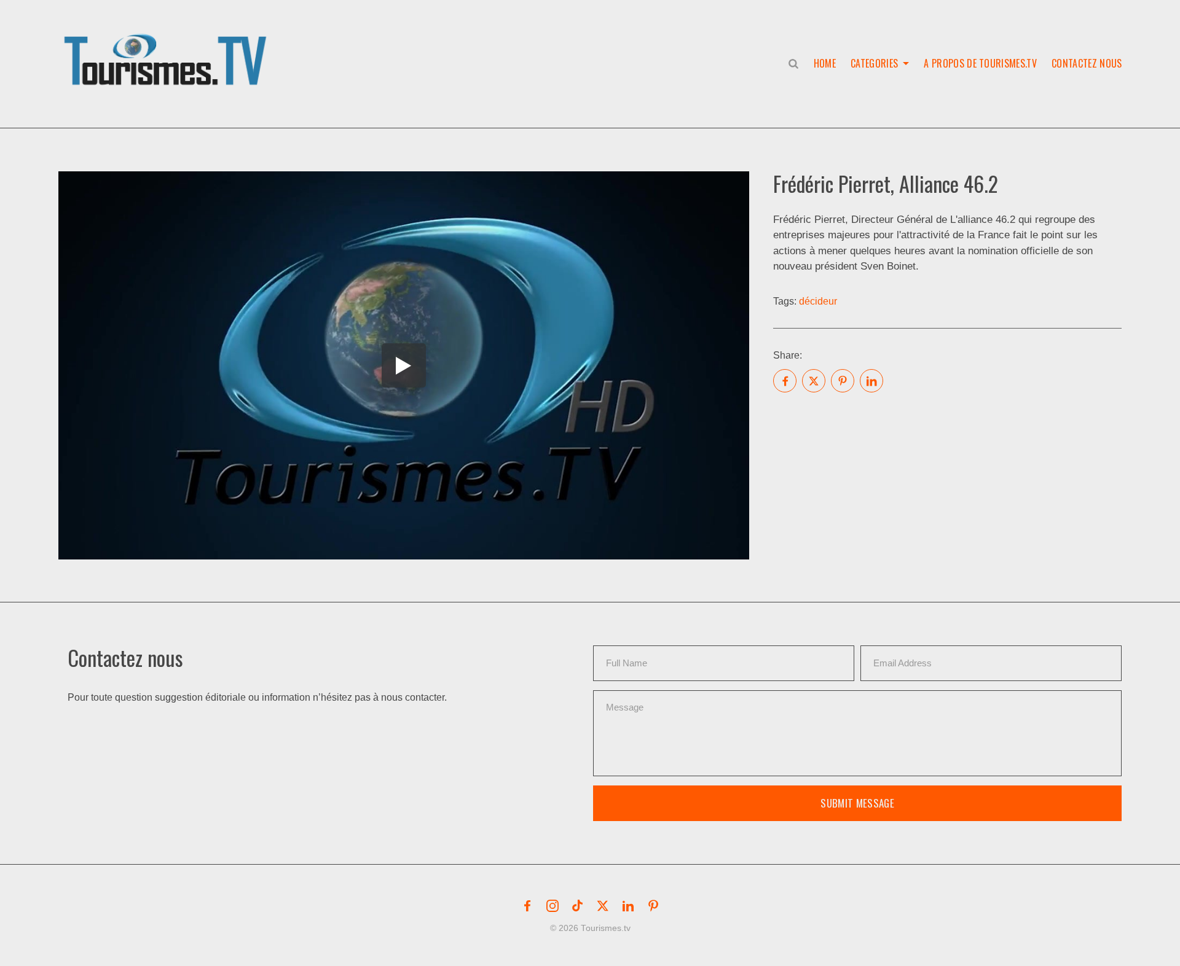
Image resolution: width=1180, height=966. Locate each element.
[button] (167, 46)
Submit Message (857, 803)
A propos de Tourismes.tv (980, 63)
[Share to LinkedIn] (871, 380)
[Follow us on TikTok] (578, 906)
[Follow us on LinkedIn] (628, 906)
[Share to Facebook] (784, 380)
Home (825, 63)
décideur (818, 301)
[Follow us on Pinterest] (653, 906)
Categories (874, 63)
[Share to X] (813, 380)
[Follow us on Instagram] (552, 906)
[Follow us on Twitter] (603, 906)
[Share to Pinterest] (842, 380)
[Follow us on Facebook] (527, 906)
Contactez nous (1087, 63)
